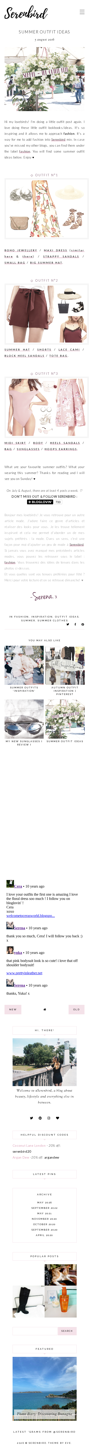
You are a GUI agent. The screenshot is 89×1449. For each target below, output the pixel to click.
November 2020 (44, 1219)
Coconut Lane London (29, 1145)
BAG (8, 449)
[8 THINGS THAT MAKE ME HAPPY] (61, 1284)
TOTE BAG (58, 355)
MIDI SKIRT (15, 443)
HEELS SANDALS (65, 443)
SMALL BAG (15, 262)
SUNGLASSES (28, 449)
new (13, 1009)
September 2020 (44, 1229)
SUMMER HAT (17, 349)
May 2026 (44, 1202)
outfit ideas (67, 616)
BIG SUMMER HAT (46, 262)
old (76, 1009)
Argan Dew (21, 1157)
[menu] (82, 12)
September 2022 (44, 1208)
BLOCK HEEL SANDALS (25, 355)
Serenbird (58, 139)
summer (28, 620)
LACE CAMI (69, 349)
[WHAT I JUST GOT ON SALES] (29, 1316)
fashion (24, 151)
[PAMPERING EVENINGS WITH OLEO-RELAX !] (61, 1316)
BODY (38, 443)
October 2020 (44, 1224)
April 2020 (44, 1235)
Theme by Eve (59, 1443)
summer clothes (52, 620)
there (28, 256)
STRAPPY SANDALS (61, 256)
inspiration (42, 616)
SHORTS (44, 349)
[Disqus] (45, 815)
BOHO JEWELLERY (21, 250)
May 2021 (44, 1213)
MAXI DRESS (55, 250)
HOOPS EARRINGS (61, 449)
